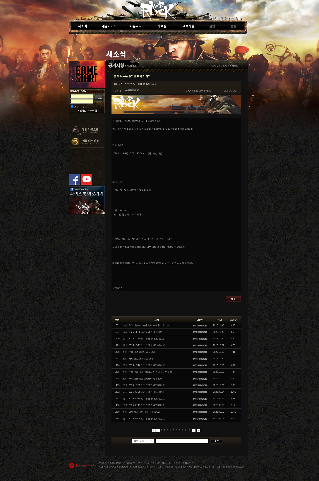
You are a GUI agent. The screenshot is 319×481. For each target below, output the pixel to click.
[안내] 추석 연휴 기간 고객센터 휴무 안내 (142, 378)
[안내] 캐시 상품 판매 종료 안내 (138, 358)
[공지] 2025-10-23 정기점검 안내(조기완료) (144, 345)
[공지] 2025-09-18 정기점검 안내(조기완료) (144, 398)
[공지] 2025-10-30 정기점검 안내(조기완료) (144, 338)
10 (189, 430)
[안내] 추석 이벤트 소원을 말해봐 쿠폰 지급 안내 (146, 325)
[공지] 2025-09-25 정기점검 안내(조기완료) (144, 392)
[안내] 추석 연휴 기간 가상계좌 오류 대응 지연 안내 (147, 372)
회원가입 (81, 110)
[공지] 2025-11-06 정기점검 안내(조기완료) (144, 332)
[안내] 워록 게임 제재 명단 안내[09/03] (141, 412)
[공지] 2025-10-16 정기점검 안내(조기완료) (144, 365)
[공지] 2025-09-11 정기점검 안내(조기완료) (144, 405)
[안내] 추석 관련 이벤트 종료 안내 (139, 352)
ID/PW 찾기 (93, 110)
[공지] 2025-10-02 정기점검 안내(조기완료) (144, 385)
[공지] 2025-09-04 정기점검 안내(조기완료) (144, 418)
